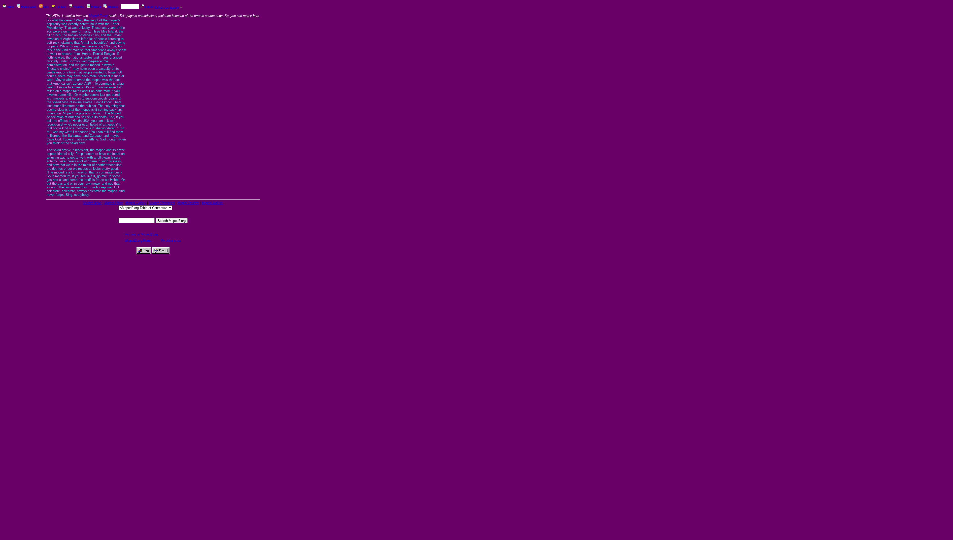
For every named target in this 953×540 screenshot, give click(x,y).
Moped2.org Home (138, 240)
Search (149, 6)
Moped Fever (98, 16)
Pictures (96, 6)
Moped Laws (28, 6)
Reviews (78, 6)
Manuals (113, 6)
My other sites (170, 240)
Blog (46, 6)
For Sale (61, 6)
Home (10, 6)
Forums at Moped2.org (141, 234)
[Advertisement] (24, 88)
